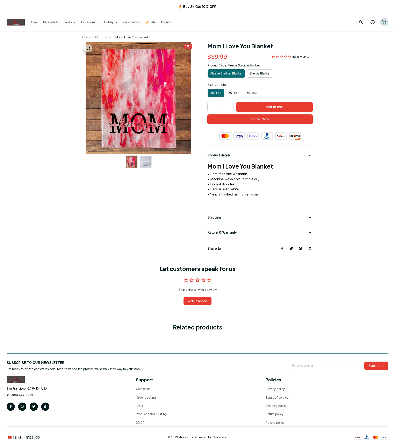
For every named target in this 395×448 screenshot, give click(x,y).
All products (103, 37)
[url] (220, 437)
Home (86, 37)
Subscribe (376, 366)
